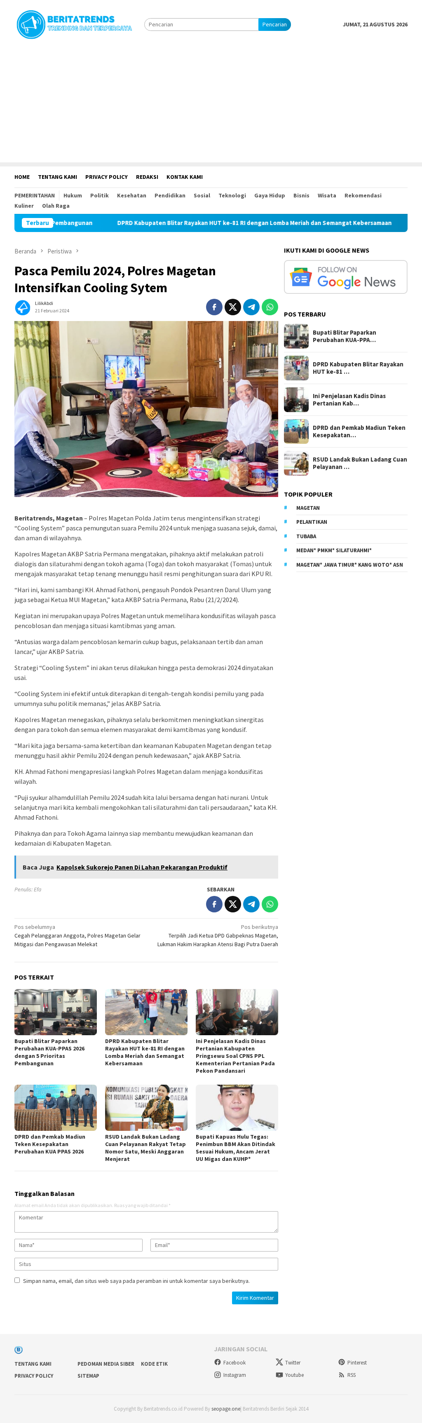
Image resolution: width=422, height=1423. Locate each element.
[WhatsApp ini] (270, 307)
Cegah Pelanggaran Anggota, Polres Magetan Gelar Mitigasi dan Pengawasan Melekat (77, 935)
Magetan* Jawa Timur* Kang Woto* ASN (349, 564)
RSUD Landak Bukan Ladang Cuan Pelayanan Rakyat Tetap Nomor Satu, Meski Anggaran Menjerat (145, 1148)
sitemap (88, 1375)
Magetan (308, 507)
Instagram (234, 1374)
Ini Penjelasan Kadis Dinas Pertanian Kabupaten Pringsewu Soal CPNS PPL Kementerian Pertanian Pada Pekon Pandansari (235, 1055)
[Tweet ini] (233, 307)
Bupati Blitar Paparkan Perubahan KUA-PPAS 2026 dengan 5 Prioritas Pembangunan (49, 1052)
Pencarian (275, 24)
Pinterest (357, 1362)
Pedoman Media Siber (105, 1363)
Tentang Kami (33, 1363)
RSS (351, 1374)
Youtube (294, 1374)
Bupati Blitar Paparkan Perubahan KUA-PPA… (344, 336)
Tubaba (306, 536)
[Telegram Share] (251, 307)
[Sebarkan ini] (214, 307)
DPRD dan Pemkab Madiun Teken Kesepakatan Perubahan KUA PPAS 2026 (49, 1144)
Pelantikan (311, 521)
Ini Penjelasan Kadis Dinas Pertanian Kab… (349, 399)
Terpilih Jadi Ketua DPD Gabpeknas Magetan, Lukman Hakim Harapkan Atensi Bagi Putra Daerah (217, 935)
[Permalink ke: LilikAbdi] (22, 306)
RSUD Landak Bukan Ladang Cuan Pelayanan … (360, 463)
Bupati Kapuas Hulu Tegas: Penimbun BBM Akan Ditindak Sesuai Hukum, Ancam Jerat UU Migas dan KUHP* (235, 1148)
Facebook (234, 1362)
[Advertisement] (211, 104)
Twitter (292, 1362)
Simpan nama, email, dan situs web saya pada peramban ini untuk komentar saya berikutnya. (136, 1281)
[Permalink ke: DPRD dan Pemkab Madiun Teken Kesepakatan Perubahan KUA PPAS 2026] (55, 1108)
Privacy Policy (33, 1375)
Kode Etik (154, 1363)
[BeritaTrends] (74, 23)
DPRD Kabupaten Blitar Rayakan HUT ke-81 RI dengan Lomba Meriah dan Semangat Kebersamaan (212, 223)
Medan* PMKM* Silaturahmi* (334, 550)
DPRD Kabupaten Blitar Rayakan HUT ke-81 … (358, 368)
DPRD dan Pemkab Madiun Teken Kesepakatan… (359, 431)
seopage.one (225, 1408)
